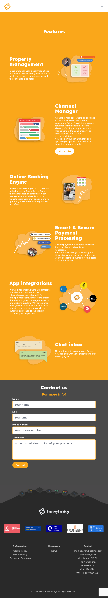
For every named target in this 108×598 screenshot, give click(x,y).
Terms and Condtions (20, 558)
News (54, 551)
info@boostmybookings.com (88, 551)
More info (64, 151)
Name (15, 399)
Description (18, 437)
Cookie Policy (20, 551)
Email (15, 411)
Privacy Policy (20, 554)
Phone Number (20, 424)
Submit (20, 465)
